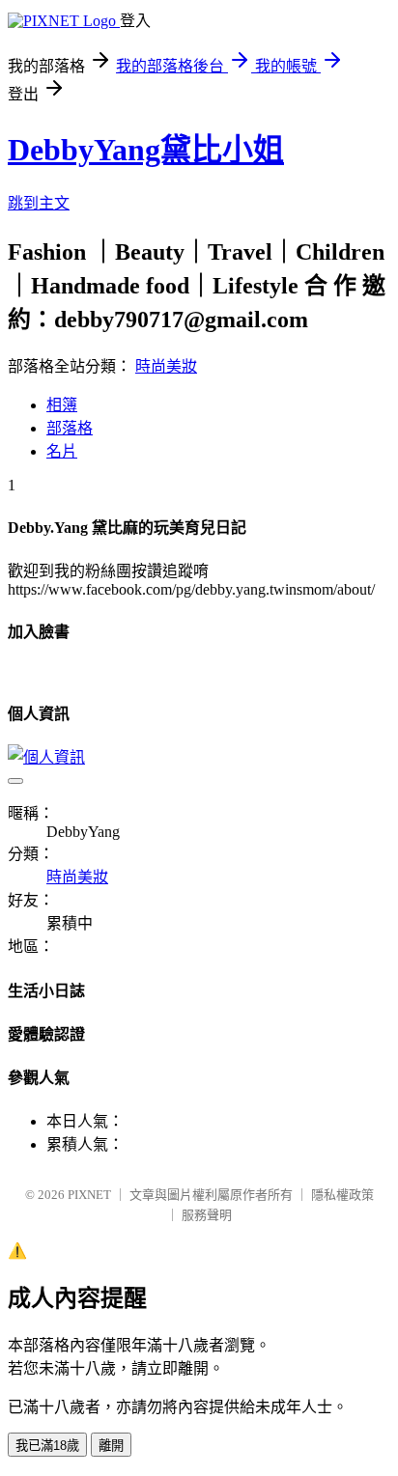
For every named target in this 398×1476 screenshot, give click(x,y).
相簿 (61, 405)
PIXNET (89, 1194)
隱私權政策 (342, 1194)
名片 (61, 451)
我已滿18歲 (47, 1445)
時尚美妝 (166, 366)
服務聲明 (207, 1215)
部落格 (69, 428)
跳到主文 (39, 203)
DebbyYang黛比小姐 (146, 149)
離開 (111, 1445)
